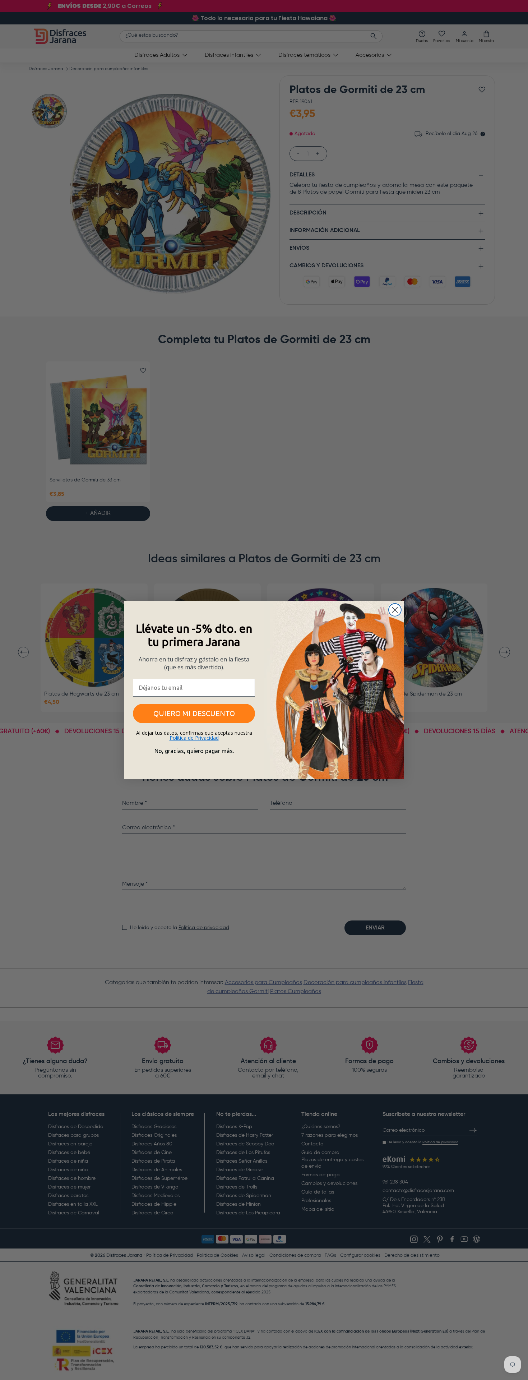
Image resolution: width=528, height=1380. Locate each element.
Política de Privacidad (194, 737)
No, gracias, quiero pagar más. (194, 751)
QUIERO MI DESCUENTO (194, 713)
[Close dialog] (395, 610)
